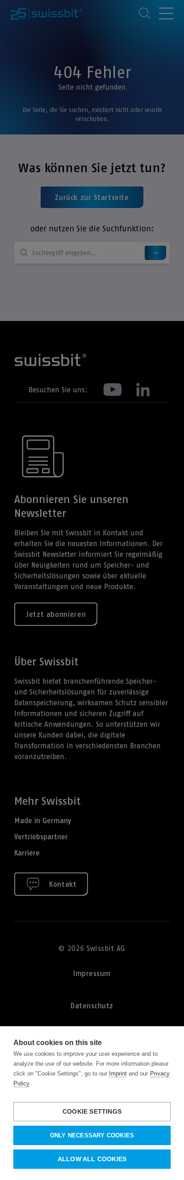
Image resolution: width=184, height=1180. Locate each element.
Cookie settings (92, 1111)
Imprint (118, 1073)
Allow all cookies (92, 1159)
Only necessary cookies (92, 1135)
